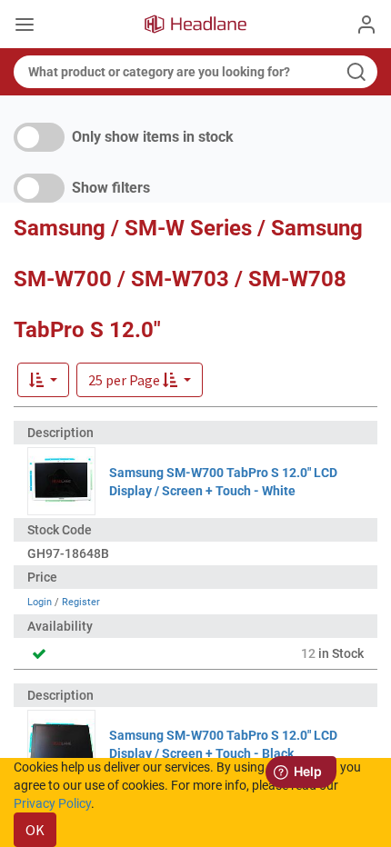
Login (39, 602)
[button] (139, 380)
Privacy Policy (52, 803)
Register (81, 602)
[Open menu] (24, 26)
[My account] (366, 24)
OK (35, 830)
